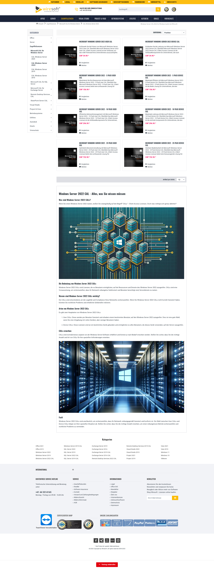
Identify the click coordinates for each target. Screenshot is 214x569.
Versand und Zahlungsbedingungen (86, 495)
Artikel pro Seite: (169, 179)
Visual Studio (35, 105)
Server (32, 42)
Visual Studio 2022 (133, 449)
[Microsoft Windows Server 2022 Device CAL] (133, 56)
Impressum (115, 505)
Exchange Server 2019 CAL (101, 452)
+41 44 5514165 (43, 492)
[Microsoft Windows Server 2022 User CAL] (67, 56)
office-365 (114, 487)
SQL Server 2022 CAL (71, 455)
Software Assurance (81, 489)
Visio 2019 (164, 449)
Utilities (33, 118)
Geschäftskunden (80, 484)
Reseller (76, 487)
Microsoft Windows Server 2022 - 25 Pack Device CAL (164, 144)
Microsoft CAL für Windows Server (37, 52)
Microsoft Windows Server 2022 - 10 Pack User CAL (97, 110)
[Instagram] (118, 540)
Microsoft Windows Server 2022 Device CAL (162, 42)
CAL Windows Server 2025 (39, 58)
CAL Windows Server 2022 (39, 64)
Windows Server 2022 (43, 452)
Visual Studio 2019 (133, 452)
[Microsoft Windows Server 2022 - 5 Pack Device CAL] (133, 90)
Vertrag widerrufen (108, 565)
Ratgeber (114, 492)
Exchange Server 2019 (99, 446)
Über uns (114, 495)
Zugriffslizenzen (36, 46)
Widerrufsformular (80, 500)
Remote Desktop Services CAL (40, 95)
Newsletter (114, 489)
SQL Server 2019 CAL (71, 458)
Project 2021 (131, 455)
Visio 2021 (164, 446)
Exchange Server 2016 (99, 449)
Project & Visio (35, 109)
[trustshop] (88, 524)
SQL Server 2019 (69, 452)
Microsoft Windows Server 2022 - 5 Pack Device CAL (164, 76)
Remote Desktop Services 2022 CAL (104, 458)
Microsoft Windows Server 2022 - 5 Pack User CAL (97, 76)
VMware (164, 458)
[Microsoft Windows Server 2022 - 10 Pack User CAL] (67, 123)
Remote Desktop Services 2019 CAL (139, 446)
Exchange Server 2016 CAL (101, 455)
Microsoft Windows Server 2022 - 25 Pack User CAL (98, 144)
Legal (113, 484)
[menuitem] (138, 2)
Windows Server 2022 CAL (45, 458)
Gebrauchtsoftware (117, 500)
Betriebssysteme (36, 113)
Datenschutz (115, 502)
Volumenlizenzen (117, 497)
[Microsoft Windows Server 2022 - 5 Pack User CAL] (67, 90)
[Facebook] (96, 540)
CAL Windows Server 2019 (39, 70)
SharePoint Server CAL (39, 101)
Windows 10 (165, 455)
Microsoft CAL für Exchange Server (37, 89)
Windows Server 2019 (43, 455)
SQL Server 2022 (69, 449)
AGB (75, 502)
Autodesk (33, 122)
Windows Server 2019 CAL (73, 446)
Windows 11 (165, 452)
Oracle (32, 126)
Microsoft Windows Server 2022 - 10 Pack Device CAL (164, 110)
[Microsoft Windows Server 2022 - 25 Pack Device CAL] (133, 157)
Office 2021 (40, 446)
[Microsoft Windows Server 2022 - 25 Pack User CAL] (67, 157)
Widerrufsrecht (79, 497)
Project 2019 (131, 458)
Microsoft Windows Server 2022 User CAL (95, 42)
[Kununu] (112, 540)
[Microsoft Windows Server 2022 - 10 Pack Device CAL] (133, 123)
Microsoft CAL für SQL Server (39, 83)
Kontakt (76, 492)
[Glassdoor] (107, 540)
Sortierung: (157, 32)
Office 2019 (40, 449)
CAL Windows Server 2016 (39, 77)
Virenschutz (34, 130)
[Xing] (101, 540)
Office (32, 38)
